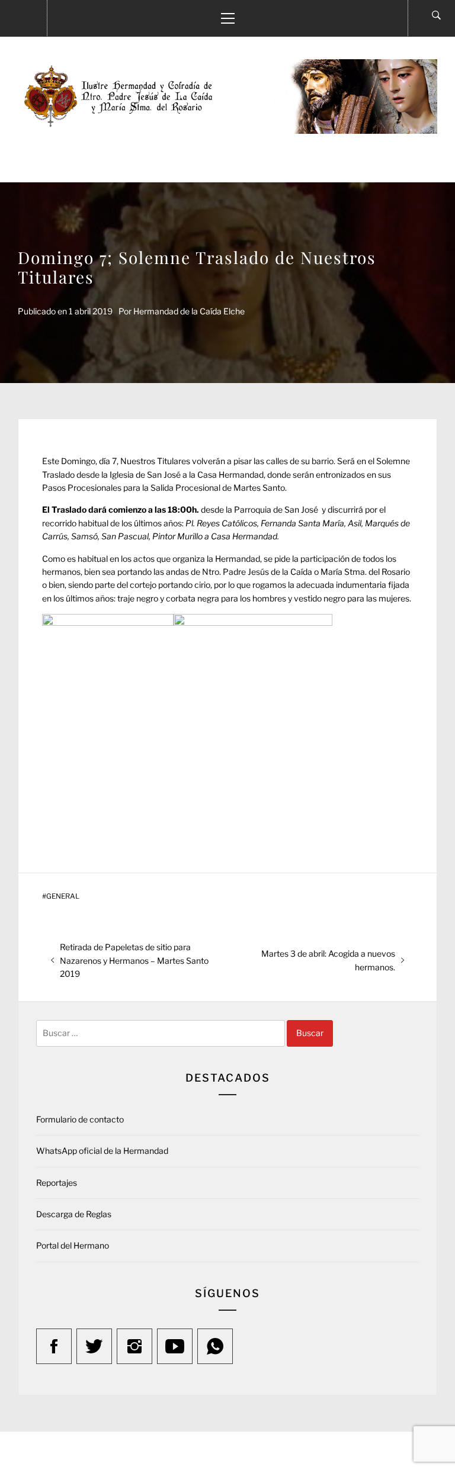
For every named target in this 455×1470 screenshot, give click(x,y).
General (62, 896)
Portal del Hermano (72, 1245)
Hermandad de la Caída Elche (189, 311)
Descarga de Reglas (73, 1214)
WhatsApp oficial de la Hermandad (102, 1151)
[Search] (436, 15)
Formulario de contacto (80, 1119)
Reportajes (56, 1183)
